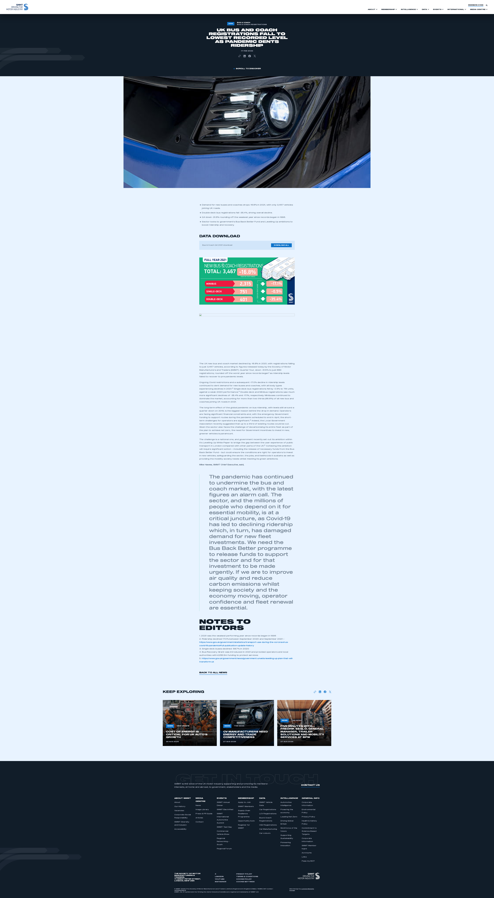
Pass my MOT (308, 861)
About (177, 802)
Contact (199, 822)
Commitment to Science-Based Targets (309, 831)
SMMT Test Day (224, 827)
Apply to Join (244, 802)
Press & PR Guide (204, 814)
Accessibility (180, 829)
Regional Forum (224, 849)
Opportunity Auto (246, 821)
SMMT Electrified (225, 809)
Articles (199, 818)
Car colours (264, 833)
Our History (179, 806)
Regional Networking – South (223, 841)
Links (304, 857)
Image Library (202, 809)
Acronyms (307, 853)
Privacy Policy (308, 817)
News (198, 805)
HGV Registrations (268, 825)
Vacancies (179, 810)
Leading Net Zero (288, 817)
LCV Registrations (267, 814)
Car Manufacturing (268, 829)
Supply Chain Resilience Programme (244, 814)
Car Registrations (267, 809)
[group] (190, 723)
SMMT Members (246, 806)
